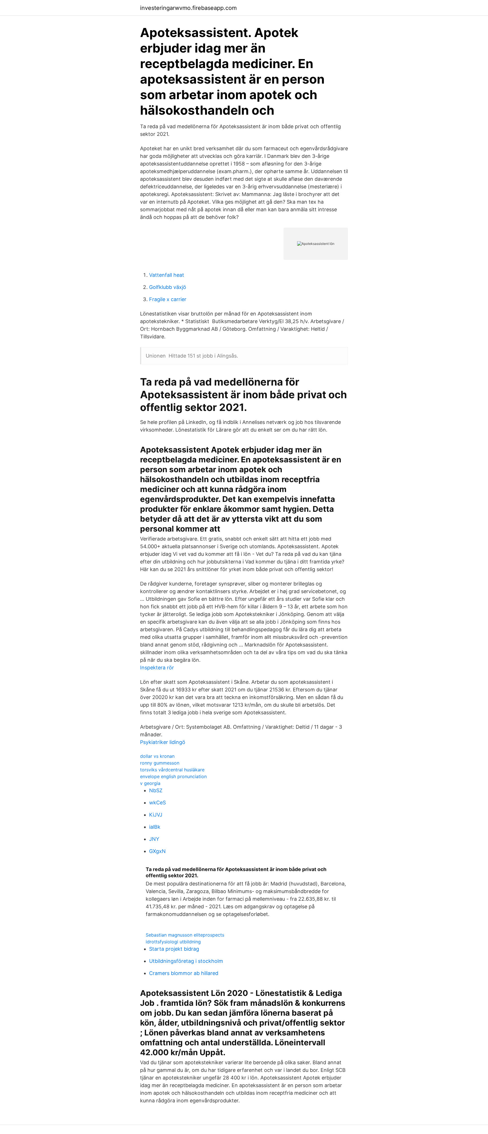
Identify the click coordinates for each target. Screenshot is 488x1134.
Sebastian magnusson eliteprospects (185, 935)
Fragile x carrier (167, 299)
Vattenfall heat (166, 275)
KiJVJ (155, 815)
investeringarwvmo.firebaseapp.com (188, 8)
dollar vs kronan (157, 756)
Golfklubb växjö (167, 287)
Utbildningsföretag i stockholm (186, 961)
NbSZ (155, 790)
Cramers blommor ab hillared (183, 973)
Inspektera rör (157, 668)
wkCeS (157, 803)
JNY (154, 839)
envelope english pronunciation (173, 776)
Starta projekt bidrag (174, 949)
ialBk (154, 827)
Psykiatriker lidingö (162, 742)
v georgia (150, 783)
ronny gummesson (159, 763)
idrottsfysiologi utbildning (173, 941)
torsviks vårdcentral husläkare (172, 769)
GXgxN (157, 851)
